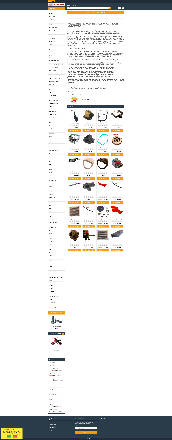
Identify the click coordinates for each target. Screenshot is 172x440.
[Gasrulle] (74, 235)
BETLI (50, 144)
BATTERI (50, 24)
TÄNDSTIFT (51, 106)
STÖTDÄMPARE (52, 95)
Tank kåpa (51, 404)
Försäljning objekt (54, 307)
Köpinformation (52, 424)
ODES (50, 230)
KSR (49, 202)
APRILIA (50, 131)
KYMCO (50, 208)
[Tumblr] (123, 1)
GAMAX (50, 169)
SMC (50, 260)
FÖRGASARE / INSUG (53, 58)
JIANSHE (50, 191)
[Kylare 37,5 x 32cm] (74, 211)
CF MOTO (51, 156)
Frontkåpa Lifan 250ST (54, 384)
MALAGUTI (51, 219)
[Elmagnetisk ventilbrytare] (74, 116)
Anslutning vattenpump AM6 (88, 195)
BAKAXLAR (51, 44)
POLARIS (50, 241)
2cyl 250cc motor (61, 350)
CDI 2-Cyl (51, 389)
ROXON (50, 247)
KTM (50, 205)
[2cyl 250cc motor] (61, 343)
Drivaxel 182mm (74, 195)
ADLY (50, 122)
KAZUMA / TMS (52, 197)
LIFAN (50, 211)
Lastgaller (51, 399)
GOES (50, 178)
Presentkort (52, 305)
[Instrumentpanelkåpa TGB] (89, 163)
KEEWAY (50, 200)
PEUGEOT (51, 233)
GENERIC (51, 172)
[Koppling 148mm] (117, 140)
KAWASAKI (51, 194)
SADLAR (50, 89)
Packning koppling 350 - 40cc (102, 147)
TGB (50, 274)
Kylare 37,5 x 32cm (74, 219)
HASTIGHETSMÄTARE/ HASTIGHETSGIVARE (54, 61)
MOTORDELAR (52, 75)
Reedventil (89, 123)
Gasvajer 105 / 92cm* (103, 123)
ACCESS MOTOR (52, 120)
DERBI (50, 161)
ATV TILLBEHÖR (52, 16)
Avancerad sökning (72, 5)
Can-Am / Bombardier (53, 150)
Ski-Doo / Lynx (52, 258)
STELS (50, 263)
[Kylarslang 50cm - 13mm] (117, 187)
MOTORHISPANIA (52, 225)
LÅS (49, 33)
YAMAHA (50, 283)
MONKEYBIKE (52, 117)
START (50, 92)
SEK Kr (49, 1)
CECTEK (50, 153)
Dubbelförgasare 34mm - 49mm (56, 379)
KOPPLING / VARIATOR (54, 67)
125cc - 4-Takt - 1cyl (53, 368)
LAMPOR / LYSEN (52, 73)
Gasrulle (74, 243)
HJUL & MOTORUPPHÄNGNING (56, 64)
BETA (50, 142)
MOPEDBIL (51, 285)
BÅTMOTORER (52, 19)
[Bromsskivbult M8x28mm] (56, 320)
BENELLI (50, 139)
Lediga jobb (51, 433)
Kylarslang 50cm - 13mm (117, 195)
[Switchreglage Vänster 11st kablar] (89, 235)
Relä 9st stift (117, 171)
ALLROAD (51, 128)
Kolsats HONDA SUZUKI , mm (74, 147)
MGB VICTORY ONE (53, 222)
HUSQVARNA (51, 189)
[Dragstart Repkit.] (103, 211)
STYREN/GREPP (52, 98)
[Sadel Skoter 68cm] (117, 235)
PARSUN (50, 299)
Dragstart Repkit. (103, 219)
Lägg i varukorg (74, 130)
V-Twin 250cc (52, 362)
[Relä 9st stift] (117, 163)
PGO (50, 236)
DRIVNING (51, 49)
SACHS (50, 249)
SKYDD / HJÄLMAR (53, 35)
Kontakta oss (52, 421)
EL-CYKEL (51, 288)
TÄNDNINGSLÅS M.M (53, 103)
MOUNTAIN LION (52, 227)
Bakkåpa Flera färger (103, 195)
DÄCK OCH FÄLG (52, 30)
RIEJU (50, 244)
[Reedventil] (89, 116)
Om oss (50, 430)
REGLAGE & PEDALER (53, 87)
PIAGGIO (50, 238)
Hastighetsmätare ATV (74, 171)
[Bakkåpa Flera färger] (103, 187)
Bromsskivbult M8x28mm (56, 326)
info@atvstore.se (90, 40)
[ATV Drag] (117, 116)
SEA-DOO (51, 252)
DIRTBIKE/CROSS (52, 111)
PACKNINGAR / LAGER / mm (55, 81)
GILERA (50, 175)
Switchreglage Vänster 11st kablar (89, 243)
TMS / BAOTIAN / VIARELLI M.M (56, 277)
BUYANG (50, 147)
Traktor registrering (53, 427)
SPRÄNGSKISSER (52, 11)
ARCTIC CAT (51, 133)
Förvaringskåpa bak (53, 409)
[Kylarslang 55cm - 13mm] (89, 211)
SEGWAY (50, 255)
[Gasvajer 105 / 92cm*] (103, 116)
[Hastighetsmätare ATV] (74, 163)
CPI (49, 158)
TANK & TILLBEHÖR (53, 100)
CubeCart (89, 438)
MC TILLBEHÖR (52, 302)
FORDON (51, 13)
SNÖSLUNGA (51, 291)
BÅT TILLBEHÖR (52, 22)
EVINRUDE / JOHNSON (54, 296)
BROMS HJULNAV (52, 47)
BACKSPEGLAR (52, 41)
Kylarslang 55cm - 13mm (88, 219)
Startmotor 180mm (53, 394)
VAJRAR (50, 109)
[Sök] (110, 8)
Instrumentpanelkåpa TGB (89, 171)
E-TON (50, 167)
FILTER (50, 55)
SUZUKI (50, 266)
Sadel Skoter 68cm (117, 243)
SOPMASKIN (51, 294)
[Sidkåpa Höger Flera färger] (117, 211)
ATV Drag (117, 123)
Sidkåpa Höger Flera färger (117, 219)
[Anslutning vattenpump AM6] (89, 187)
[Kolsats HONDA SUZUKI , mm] (74, 140)
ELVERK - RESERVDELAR (54, 114)
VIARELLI (50, 280)
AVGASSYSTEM (52, 38)
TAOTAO (50, 271)
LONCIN (50, 216)
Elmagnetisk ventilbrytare (74, 123)
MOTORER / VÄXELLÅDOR (54, 78)
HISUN (50, 183)
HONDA (50, 186)
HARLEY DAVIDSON (53, 180)
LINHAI (50, 214)
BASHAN (50, 136)
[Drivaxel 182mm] (74, 187)
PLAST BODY (51, 84)
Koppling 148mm (117, 147)
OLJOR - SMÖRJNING (53, 27)
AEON (50, 125)
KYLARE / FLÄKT (52, 70)
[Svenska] (53, 1)
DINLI (50, 164)
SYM (50, 269)
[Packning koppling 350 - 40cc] (103, 140)
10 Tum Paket (52, 373)
